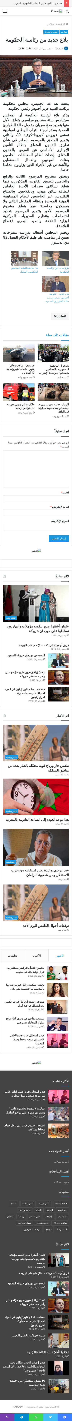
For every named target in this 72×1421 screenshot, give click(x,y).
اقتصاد (14, 1203)
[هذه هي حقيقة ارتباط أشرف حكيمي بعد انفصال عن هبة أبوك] (57, 1007)
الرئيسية (61, 23)
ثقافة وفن (62, 1216)
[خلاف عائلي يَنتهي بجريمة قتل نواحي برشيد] (19, 392)
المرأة (38, 1210)
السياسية (62, 1210)
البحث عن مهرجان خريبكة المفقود (26, 655)
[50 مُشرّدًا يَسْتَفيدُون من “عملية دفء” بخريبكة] (58, 1386)
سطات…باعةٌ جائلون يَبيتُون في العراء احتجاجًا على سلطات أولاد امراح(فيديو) (24, 693)
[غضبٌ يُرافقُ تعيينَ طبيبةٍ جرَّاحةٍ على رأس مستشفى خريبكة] (58, 677)
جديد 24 (59, 48)
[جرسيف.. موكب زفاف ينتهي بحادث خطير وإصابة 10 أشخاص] (19, 353)
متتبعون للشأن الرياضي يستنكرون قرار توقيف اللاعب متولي (25, 970)
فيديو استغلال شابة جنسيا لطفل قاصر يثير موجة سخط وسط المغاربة (26, 1039)
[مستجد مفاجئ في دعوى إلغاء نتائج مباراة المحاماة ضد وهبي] (57, 1024)
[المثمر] (36, 550)
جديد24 (48, 1216)
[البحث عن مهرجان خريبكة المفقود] (58, 660)
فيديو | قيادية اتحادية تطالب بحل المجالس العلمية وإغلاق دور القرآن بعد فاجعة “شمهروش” (24, 1366)
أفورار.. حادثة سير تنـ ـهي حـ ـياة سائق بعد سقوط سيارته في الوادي (53, 407)
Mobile (59, 316)
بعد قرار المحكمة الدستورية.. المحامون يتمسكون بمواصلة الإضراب (54, 369)
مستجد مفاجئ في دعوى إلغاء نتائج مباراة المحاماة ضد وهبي (25, 1020)
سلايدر (50, 23)
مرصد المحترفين (32, 1229)
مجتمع (49, 1229)
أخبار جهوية (44, 1203)
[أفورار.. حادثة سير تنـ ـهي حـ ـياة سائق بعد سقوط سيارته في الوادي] (53, 392)
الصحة (50, 1210)
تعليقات (12, 955)
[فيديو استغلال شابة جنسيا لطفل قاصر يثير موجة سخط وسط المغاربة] (57, 1041)
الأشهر (60, 955)
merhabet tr (61, 1203)
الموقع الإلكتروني (60, 520)
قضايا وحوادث (51, 31)
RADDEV (18, 1406)
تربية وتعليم (24, 1210)
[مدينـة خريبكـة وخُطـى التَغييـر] (58, 1340)
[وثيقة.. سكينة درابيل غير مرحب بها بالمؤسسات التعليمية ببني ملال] (57, 990)
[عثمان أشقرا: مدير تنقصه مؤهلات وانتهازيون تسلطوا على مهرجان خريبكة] (58, 1260)
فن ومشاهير (42, 1222)
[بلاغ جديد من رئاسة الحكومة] (55, 258)
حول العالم (34, 1216)
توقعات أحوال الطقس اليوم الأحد (46, 925)
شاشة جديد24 (60, 1222)
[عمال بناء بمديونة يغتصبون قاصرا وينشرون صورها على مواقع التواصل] (58, 1114)
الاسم (65, 492)
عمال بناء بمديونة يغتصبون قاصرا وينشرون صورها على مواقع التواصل (25, 1110)
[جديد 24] (56, 11)
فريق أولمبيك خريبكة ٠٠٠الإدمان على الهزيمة (44, 645)
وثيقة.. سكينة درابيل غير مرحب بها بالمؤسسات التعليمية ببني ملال (25, 987)
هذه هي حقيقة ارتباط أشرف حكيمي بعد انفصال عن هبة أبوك (24, 1004)
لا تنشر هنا (62, 1229)
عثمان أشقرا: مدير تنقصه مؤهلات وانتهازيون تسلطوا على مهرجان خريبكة (38, 628)
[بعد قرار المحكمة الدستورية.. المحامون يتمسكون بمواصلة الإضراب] (53, 353)
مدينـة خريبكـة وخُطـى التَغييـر (28, 1335)
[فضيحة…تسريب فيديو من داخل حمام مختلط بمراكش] (58, 1131)
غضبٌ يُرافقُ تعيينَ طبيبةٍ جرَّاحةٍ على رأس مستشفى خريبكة (25, 1302)
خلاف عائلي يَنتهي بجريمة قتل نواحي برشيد (21, 406)
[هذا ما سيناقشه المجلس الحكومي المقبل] (24, 258)
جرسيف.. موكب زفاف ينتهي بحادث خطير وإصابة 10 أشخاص (21, 369)
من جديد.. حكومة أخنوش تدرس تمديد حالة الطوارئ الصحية (57, 297)
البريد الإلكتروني (59, 506)
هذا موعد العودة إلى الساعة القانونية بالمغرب (37, 819)
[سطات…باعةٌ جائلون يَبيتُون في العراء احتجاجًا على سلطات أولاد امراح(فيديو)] (58, 694)
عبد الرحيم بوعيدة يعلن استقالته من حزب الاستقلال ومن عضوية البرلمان (40, 872)
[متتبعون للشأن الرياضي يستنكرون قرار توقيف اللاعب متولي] (57, 973)
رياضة (21, 1216)
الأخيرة (37, 955)
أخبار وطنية (27, 1203)
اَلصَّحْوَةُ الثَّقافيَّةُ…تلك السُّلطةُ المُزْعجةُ (48, 1352)
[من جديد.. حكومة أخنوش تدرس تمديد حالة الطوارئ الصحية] (55, 284)
